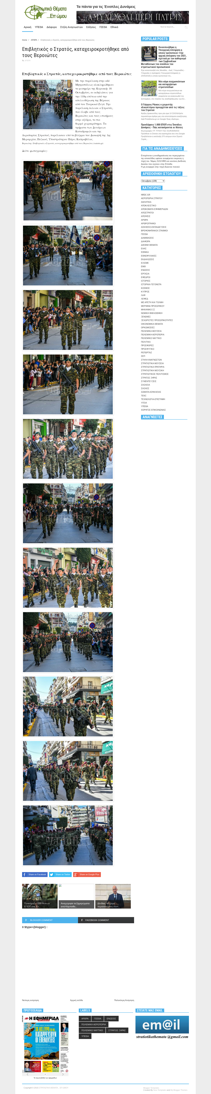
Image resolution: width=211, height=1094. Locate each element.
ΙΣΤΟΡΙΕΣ (145, 281)
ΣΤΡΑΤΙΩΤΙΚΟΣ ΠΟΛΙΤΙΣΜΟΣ (155, 374)
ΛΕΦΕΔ (144, 299)
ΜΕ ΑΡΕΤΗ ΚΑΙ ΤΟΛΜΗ (152, 302)
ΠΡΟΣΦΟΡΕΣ (147, 345)
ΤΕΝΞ (143, 396)
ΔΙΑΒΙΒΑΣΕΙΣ (147, 238)
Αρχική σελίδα (76, 1000)
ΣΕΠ (143, 356)
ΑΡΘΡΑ (27, 60)
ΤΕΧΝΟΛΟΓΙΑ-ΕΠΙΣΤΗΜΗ (153, 399)
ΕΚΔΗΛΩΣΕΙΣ (147, 259)
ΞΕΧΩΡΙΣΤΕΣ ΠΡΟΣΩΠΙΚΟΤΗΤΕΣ (157, 320)
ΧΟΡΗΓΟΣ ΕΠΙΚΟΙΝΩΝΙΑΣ (153, 410)
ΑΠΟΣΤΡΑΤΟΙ (147, 213)
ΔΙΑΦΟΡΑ (145, 241)
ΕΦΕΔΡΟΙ (145, 277)
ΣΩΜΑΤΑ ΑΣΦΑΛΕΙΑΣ (151, 392)
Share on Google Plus (89, 874)
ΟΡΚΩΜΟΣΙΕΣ (148, 327)
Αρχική (27, 27)
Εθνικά (114, 27)
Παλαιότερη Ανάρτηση (124, 1000)
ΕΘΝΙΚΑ (145, 252)
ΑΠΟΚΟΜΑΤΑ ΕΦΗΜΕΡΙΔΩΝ (154, 209)
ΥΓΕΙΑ (144, 403)
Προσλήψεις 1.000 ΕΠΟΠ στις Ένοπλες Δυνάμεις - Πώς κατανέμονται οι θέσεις (162, 126)
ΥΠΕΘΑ (39, 27)
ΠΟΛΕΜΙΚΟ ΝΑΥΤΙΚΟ (151, 338)
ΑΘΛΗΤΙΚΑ (146, 202)
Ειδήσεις (91, 27)
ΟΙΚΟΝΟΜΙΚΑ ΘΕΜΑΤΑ (152, 324)
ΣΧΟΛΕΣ (145, 388)
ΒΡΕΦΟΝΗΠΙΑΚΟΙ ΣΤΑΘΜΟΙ (154, 230)
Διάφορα (52, 27)
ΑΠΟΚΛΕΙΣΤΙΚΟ (148, 205)
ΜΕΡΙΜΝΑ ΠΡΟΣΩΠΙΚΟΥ (153, 306)
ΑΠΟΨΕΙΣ (145, 216)
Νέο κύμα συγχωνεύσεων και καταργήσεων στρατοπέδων (171, 84)
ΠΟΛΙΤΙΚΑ (146, 342)
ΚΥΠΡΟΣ (145, 292)
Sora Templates (159, 1090)
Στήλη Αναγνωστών (71, 27)
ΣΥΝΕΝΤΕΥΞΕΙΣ (148, 381)
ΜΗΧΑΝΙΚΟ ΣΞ (148, 309)
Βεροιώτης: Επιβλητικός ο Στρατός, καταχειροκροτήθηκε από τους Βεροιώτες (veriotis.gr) (62, 143)
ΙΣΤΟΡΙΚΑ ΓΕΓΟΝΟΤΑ (151, 284)
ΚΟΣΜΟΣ (145, 288)
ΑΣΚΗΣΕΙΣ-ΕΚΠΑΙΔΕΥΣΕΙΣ (153, 227)
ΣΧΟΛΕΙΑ (145, 385)
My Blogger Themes (179, 1090)
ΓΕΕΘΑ (103, 27)
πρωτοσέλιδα (41, 1078)
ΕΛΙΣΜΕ (145, 263)
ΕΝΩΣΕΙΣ (145, 270)
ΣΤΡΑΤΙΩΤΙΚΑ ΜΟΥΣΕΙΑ (152, 363)
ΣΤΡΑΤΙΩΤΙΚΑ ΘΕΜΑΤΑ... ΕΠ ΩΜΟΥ (53, 1088)
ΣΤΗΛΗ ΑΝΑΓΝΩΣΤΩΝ (151, 360)
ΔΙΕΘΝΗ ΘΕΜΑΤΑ (149, 245)
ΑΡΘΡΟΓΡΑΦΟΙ (148, 223)
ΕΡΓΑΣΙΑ (145, 274)
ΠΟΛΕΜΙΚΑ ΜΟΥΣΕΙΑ (151, 331)
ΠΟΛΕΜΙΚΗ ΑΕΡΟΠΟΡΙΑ (152, 335)
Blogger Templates (151, 1088)
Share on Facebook (37, 874)
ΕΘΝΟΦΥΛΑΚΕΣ (148, 256)
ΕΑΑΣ (143, 248)
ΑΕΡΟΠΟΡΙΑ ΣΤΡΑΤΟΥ (152, 198)
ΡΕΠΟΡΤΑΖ (146, 352)
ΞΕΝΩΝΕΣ (146, 317)
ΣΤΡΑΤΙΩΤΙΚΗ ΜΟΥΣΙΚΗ (152, 370)
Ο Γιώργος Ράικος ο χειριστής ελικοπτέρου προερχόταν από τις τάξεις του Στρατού (162, 107)
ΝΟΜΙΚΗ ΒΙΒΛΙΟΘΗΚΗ (151, 313)
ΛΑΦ (143, 295)
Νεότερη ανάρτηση (30, 1000)
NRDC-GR (145, 195)
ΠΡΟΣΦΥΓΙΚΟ (147, 349)
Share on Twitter (63, 874)
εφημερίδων (53, 1078)
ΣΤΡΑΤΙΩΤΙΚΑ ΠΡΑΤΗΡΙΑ (152, 367)
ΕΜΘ (143, 266)
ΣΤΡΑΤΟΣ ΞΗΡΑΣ (149, 378)
